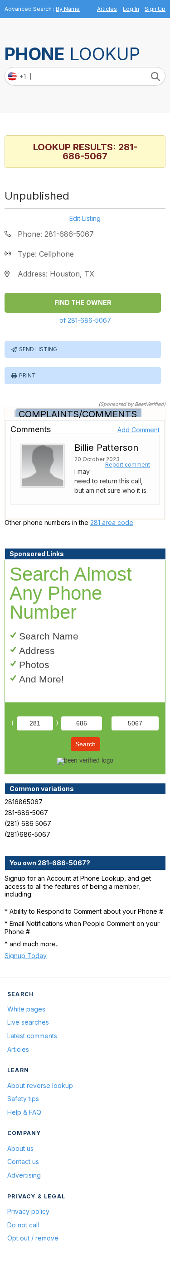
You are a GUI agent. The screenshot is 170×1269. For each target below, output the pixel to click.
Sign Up (155, 8)
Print (27, 375)
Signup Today (26, 955)
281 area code (111, 522)
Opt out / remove (32, 1238)
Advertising (24, 1175)
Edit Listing (85, 218)
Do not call (23, 1225)
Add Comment (138, 430)
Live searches (28, 1022)
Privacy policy (28, 1211)
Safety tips (23, 1098)
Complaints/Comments (78, 414)
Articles (107, 8)
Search (85, 744)
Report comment (127, 464)
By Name (68, 8)
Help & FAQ (24, 1112)
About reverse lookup (40, 1085)
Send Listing (38, 349)
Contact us (23, 1161)
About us (20, 1148)
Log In (131, 8)
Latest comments (32, 1036)
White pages (26, 1009)
